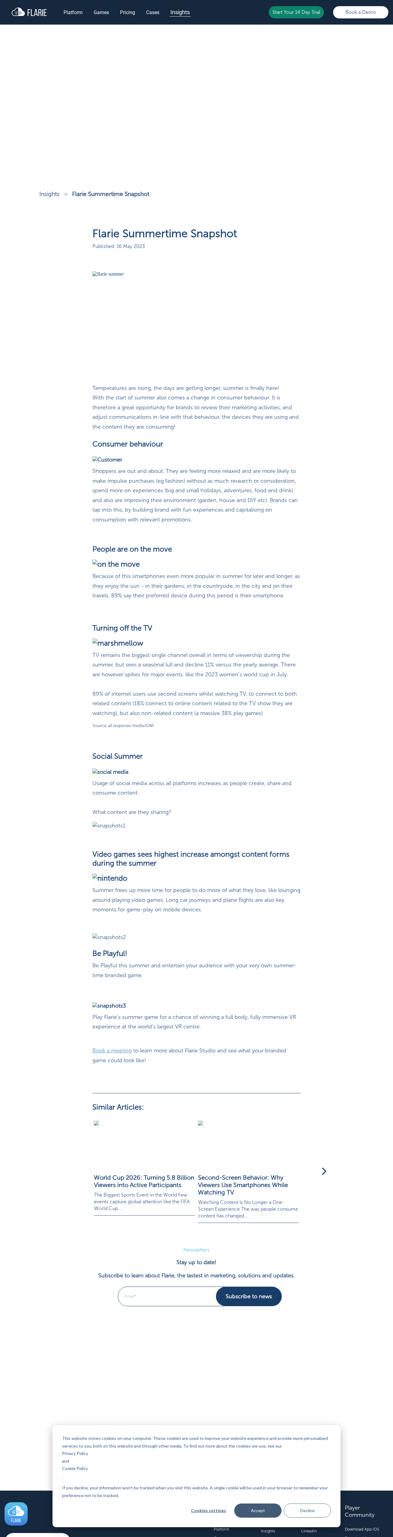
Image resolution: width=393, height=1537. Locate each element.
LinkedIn (309, 1531)
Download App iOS (362, 1529)
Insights (180, 12)
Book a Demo (360, 12)
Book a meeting (112, 1050)
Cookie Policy (75, 1468)
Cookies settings (208, 1510)
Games (101, 12)
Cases (152, 12)
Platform (73, 12)
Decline (307, 1510)
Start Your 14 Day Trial (296, 12)
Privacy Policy (75, 1453)
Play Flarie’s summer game (125, 1017)
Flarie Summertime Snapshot (110, 194)
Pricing (127, 12)
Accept (258, 1510)
